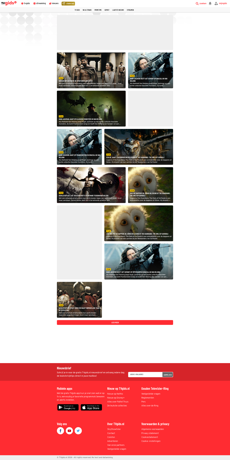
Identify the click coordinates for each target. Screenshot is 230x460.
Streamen (130, 10)
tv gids (77, 10)
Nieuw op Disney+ (116, 398)
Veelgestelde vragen (150, 394)
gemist (107, 10)
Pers (143, 401)
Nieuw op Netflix (115, 394)
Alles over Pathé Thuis (117, 401)
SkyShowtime (114, 429)
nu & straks (87, 10)
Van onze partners (115, 445)
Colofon (111, 437)
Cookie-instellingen (151, 441)
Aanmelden (168, 375)
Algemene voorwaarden (152, 429)
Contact (111, 433)
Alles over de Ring (149, 405)
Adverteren (112, 441)
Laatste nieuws (118, 10)
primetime (98, 10)
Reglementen (147, 398)
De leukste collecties (117, 405)
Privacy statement (150, 433)
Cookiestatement (149, 437)
